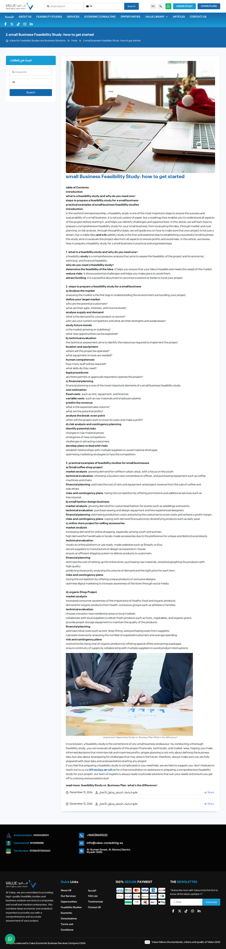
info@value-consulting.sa (105, 843)
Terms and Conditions (67, 927)
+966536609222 (97, 835)
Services (73, 17)
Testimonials (95, 902)
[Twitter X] (12, 24)
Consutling (209, 6)
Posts (74, 41)
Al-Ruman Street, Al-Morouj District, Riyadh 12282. (109, 851)
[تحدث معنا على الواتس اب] (161, 6)
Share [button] (210, 792)
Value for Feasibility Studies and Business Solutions (38, 41)
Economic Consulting (100, 17)
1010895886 (37, 843)
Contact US (94, 907)
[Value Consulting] (21, 884)
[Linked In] (31, 24)
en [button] (153, 6)
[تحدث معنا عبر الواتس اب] (10, 939)
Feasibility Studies (49, 17)
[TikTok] (18, 24)
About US (25, 17)
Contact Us (198, 17)
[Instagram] (25, 24)
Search (132, 6)
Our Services (68, 896)
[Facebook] (5, 24)
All (91, 6)
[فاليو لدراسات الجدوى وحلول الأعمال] (19, 6)
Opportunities (130, 17)
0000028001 (41, 835)
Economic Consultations (69, 916)
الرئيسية (9, 17)
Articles (179, 17)
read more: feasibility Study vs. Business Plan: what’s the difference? (112, 785)
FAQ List (93, 896)
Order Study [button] (184, 6)
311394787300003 (40, 851)
